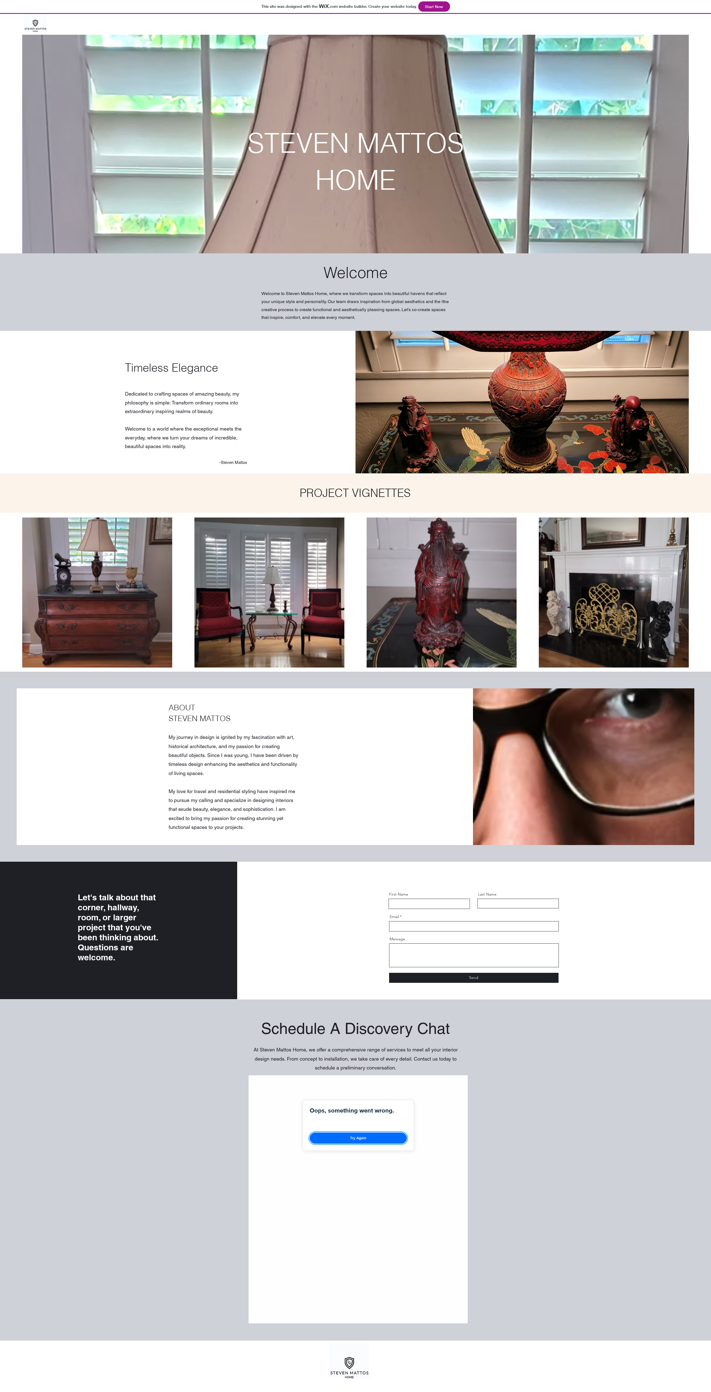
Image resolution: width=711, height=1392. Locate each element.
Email (394, 917)
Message (397, 939)
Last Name (487, 894)
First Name (398, 894)
